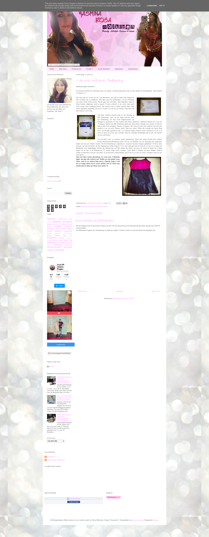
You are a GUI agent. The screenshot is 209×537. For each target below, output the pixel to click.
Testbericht (51, 242)
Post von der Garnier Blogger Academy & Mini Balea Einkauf (64, 398)
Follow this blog (73, 502)
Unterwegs (57, 245)
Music (57, 235)
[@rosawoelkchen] (52, 267)
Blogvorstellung (67, 224)
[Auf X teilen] (122, 203)
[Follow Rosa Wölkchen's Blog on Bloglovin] (113, 499)
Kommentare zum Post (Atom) (123, 298)
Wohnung (67, 247)
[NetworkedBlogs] (73, 498)
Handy (49, 233)
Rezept (61, 238)
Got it (162, 6)
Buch (49, 226)
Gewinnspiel (67, 231)
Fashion (98, 206)
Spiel (60, 240)
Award (49, 222)
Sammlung (69, 238)
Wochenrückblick (54, 247)
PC (71, 236)
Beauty (84, 206)
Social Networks (104, 69)
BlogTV (59, 224)
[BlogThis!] (119, 203)
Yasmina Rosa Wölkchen (56, 460)
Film (58, 229)
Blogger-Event (51, 224)
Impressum (119, 69)
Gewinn (105, 206)
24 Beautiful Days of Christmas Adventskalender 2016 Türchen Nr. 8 (64, 380)
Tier (58, 243)
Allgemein (51, 219)
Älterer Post (156, 291)
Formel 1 (89, 69)
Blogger (155, 520)
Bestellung (91, 206)
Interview (57, 233)
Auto (70, 219)
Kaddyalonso (51, 457)
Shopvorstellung (52, 240)
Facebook (68, 226)
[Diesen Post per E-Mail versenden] (117, 203)
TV (48, 245)
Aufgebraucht (62, 219)
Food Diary (66, 229)
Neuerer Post (82, 291)
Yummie (59, 249)
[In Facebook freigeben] (124, 203)
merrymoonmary (137, 520)
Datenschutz (133, 69)
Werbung (69, 245)
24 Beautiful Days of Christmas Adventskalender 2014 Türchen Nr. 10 (64, 417)
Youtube (50, 250)
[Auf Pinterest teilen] (126, 203)
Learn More (152, 6)
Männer (49, 236)
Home (52, 69)
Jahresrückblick (67, 233)
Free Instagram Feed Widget (60, 353)
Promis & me (76, 69)
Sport (65, 240)
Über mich (63, 69)
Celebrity (58, 226)
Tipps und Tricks (66, 243)
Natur (65, 236)
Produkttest (52, 238)
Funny (49, 231)
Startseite (119, 291)
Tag (70, 240)
